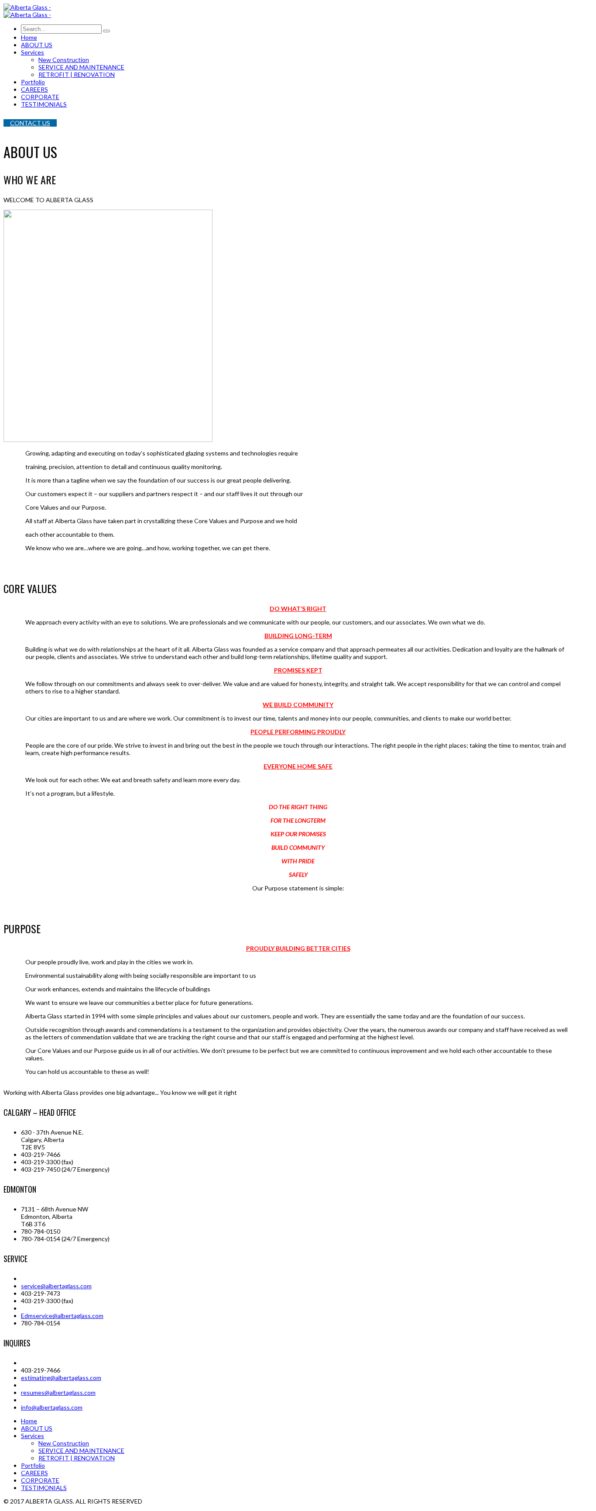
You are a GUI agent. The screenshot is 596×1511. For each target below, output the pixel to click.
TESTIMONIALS (44, 1487)
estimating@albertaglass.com (61, 1377)
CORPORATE (40, 1480)
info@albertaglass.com (51, 1407)
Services (32, 1435)
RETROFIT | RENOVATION (76, 1458)
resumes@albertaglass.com (58, 1392)
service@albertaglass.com (56, 1286)
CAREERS (34, 1473)
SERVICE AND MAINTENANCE (81, 1450)
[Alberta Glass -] (27, 7)
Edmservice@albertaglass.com (62, 1315)
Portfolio (33, 1465)
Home (29, 1421)
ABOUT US (36, 1428)
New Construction (63, 1443)
